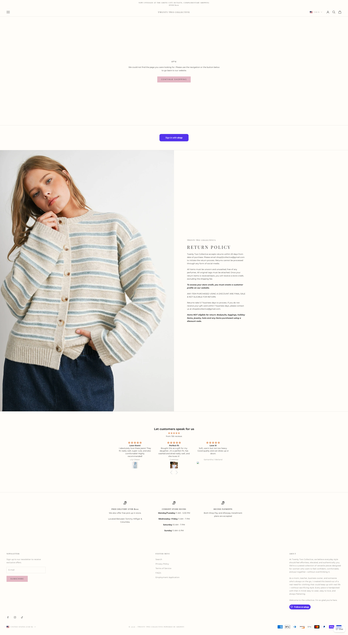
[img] (174, 433)
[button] (172, 472)
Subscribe (17, 579)
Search (159, 559)
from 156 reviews (174, 436)
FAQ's (158, 573)
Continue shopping (174, 79)
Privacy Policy (162, 564)
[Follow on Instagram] (15, 617)
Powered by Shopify (174, 627)
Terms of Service (163, 568)
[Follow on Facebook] (8, 617)
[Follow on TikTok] (22, 617)
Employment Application (167, 577)
